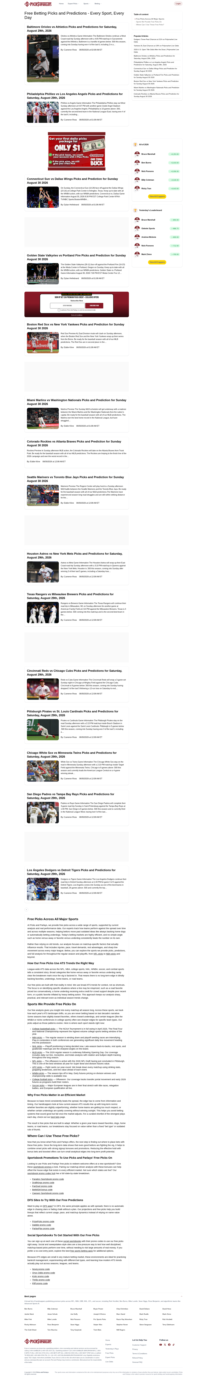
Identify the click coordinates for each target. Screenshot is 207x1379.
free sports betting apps (81, 1251)
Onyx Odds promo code (43, 1273)
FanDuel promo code (42, 1186)
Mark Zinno (166, 1314)
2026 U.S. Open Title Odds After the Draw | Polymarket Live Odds (156, 51)
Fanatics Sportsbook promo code (48, 1179)
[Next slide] (26, 910)
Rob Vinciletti (167, 1319)
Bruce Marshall (76, 1309)
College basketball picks (43, 1029)
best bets (55, 1117)
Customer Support (139, 1345)
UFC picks (37, 1067)
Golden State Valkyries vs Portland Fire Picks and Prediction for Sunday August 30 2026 (156, 76)
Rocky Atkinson (30, 1325)
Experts (108, 1344)
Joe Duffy (74, 1314)
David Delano (144, 1309)
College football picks (42, 1079)
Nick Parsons (75, 1319)
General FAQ (137, 1362)
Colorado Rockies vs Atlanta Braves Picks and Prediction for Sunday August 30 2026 (156, 95)
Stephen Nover (122, 1325)
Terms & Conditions (76, 315)
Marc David (120, 1314)
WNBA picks (38, 1073)
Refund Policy (137, 1358)
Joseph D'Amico (99, 1314)
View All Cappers (157, 196)
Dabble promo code (41, 1225)
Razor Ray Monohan (124, 1319)
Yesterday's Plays (112, 1349)
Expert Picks (72, 4)
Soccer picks (38, 1085)
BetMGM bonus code (42, 1189)
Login (178, 4)
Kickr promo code (40, 1276)
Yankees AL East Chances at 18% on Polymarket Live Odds (156, 46)
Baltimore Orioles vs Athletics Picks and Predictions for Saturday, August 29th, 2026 (154, 57)
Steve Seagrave (145, 1325)
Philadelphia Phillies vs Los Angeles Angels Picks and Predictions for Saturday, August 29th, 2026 (154, 63)
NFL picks (98, 954)
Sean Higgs (74, 1325)
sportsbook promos (42, 1167)
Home (61, 4)
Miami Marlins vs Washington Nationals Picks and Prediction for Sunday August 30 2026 (156, 89)
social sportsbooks (72, 1241)
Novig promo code (41, 1269)
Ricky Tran (143, 1319)
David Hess (166, 1309)
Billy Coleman (52, 1309)
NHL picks (37, 1046)
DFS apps (47, 1206)
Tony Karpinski (75, 1330)
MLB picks (37, 1052)
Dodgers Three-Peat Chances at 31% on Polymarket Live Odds (155, 40)
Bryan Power (98, 1309)
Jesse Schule (52, 1314)
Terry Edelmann (168, 1325)
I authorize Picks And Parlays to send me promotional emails (78, 310)
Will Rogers (120, 1330)
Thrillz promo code (41, 1280)
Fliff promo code (40, 1283)
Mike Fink (28, 1319)
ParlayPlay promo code (43, 1228)
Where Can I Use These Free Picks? (150, 25)
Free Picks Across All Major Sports (150, 19)
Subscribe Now (94, 305)
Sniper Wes (97, 1325)
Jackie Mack (29, 1314)
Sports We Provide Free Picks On (149, 22)
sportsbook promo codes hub (41, 1173)
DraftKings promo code (43, 1182)
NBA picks (111, 954)
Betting (97, 4)
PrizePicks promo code (43, 1221)
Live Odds (109, 1362)
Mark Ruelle (144, 1314)
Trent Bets (97, 1330)
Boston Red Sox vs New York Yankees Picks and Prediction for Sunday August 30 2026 (156, 82)
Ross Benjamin (53, 1325)
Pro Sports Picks (99, 1319)
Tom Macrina (52, 1330)
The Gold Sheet (30, 1330)
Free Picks (109, 1353)
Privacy (135, 1349)
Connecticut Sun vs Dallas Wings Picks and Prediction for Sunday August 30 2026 (155, 70)
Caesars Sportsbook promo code (48, 1193)
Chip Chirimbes (122, 1309)
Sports (85, 4)
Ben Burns (28, 1309)
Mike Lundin (52, 1319)
